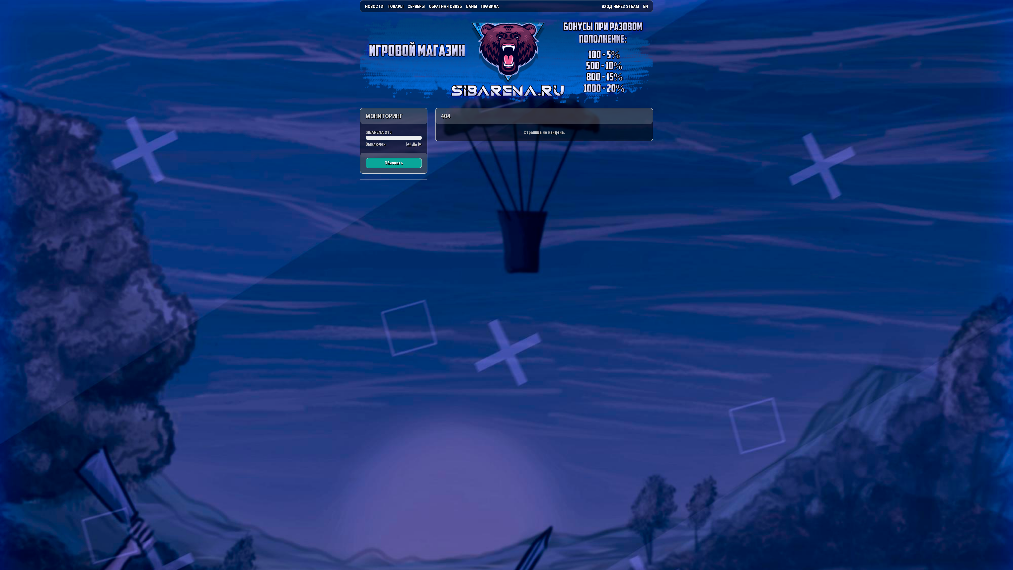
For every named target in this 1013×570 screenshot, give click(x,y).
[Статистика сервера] (408, 144)
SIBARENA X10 (378, 132)
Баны (471, 6)
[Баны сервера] (414, 144)
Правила (490, 6)
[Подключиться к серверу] (420, 144)
